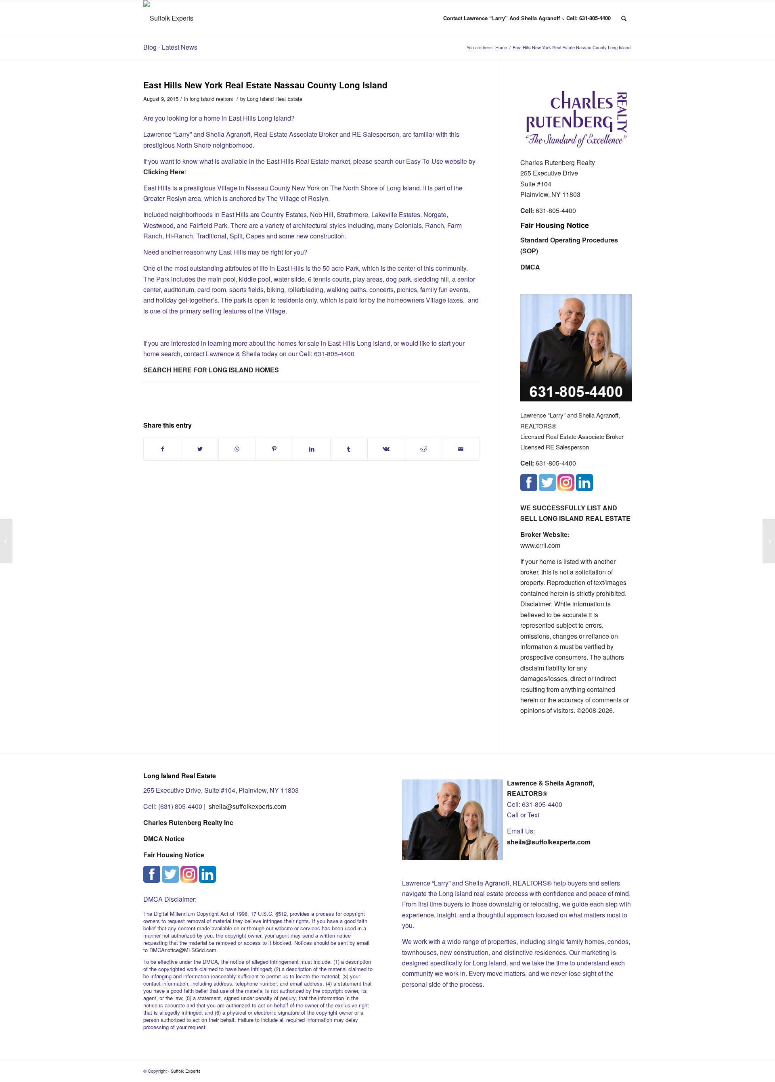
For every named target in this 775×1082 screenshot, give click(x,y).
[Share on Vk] (386, 448)
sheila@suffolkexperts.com (247, 806)
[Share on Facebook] (162, 448)
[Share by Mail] (460, 448)
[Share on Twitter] (199, 448)
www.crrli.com (540, 545)
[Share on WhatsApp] (237, 448)
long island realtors (211, 98)
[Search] (624, 18)
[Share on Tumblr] (349, 448)
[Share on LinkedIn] (311, 448)
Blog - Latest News (170, 47)
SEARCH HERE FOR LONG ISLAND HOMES (211, 369)
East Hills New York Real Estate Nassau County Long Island (265, 85)
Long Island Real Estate (274, 98)
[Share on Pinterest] (274, 448)
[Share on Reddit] (423, 448)
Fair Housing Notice (554, 225)
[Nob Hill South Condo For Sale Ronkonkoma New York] (6, 541)
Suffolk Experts (186, 1070)
